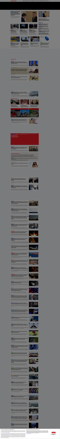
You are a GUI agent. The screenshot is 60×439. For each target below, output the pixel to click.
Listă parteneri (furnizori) (28, 433)
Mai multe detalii (8, 432)
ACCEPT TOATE (53, 432)
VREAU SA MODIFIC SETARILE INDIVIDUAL (53, 434)
